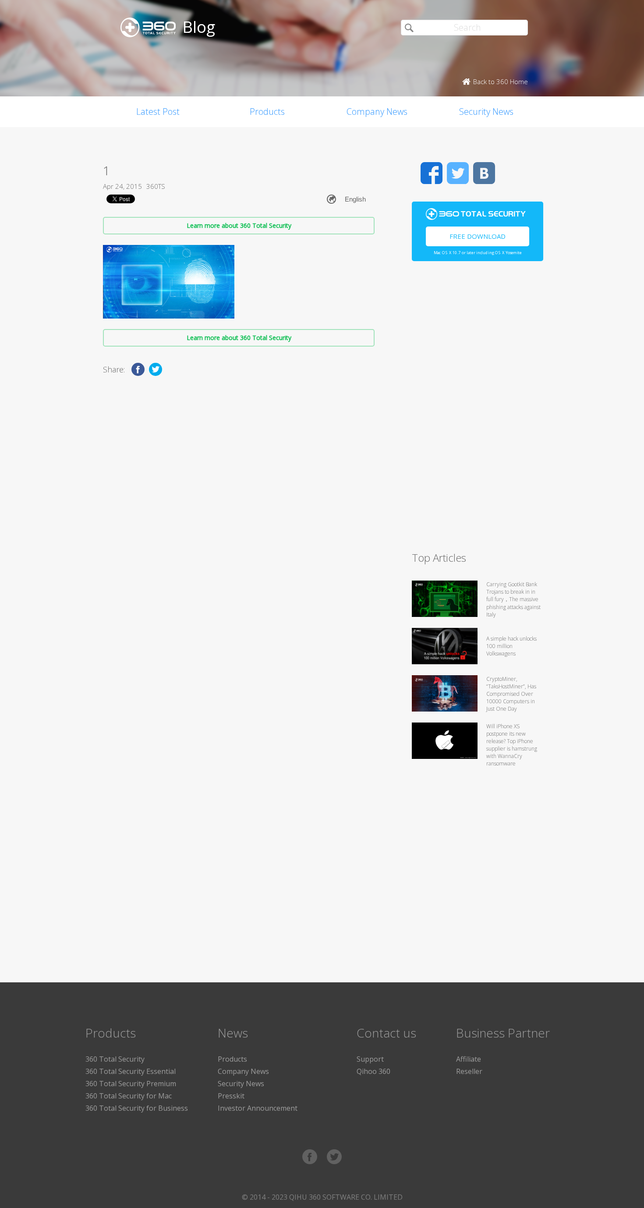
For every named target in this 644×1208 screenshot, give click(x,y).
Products (267, 111)
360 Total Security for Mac (128, 1096)
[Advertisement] (477, 410)
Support (370, 1059)
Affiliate (468, 1059)
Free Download (477, 236)
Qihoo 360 (373, 1071)
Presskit (231, 1096)
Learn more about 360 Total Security (239, 225)
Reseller (469, 1071)
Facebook (431, 173)
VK (484, 173)
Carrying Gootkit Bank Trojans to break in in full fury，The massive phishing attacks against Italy (513, 599)
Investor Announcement (257, 1108)
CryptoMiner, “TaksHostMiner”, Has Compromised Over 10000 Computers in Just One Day (511, 693)
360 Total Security (115, 1059)
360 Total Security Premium (130, 1083)
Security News (486, 111)
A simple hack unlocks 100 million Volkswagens (511, 646)
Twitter (458, 173)
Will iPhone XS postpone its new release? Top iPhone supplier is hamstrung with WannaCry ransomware (511, 745)
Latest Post (158, 111)
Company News (377, 111)
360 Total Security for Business (136, 1108)
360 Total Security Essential (130, 1071)
